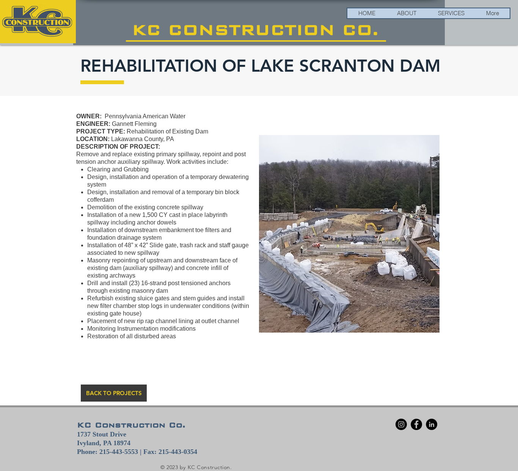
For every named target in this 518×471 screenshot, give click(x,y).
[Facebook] (416, 424)
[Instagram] (401, 424)
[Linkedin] (431, 424)
